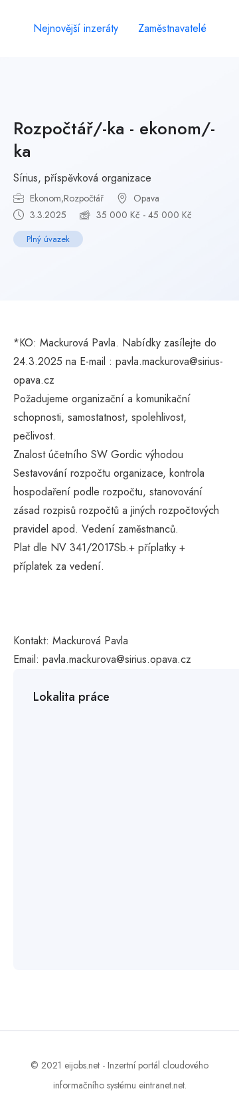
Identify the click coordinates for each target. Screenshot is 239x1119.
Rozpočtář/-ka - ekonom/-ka (114, 140)
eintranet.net (162, 1085)
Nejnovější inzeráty (75, 28)
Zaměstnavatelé (172, 28)
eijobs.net (82, 1065)
